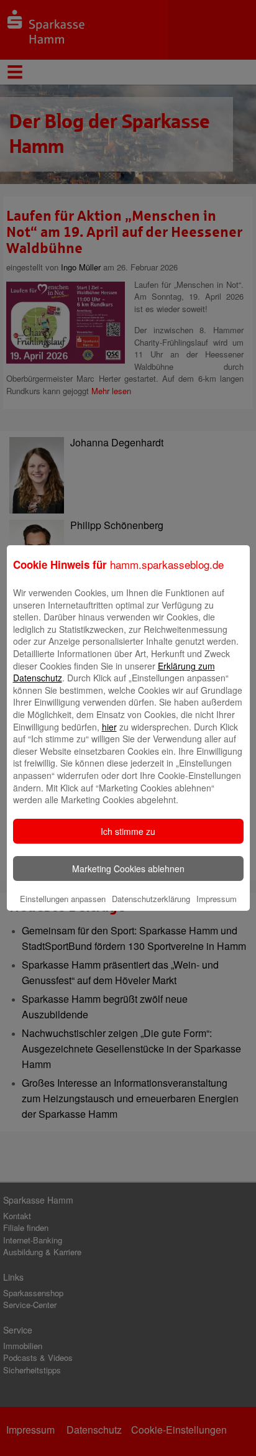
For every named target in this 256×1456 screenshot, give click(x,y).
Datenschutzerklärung (151, 899)
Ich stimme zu (128, 831)
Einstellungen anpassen (63, 899)
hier (109, 727)
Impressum (216, 899)
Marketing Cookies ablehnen (128, 868)
